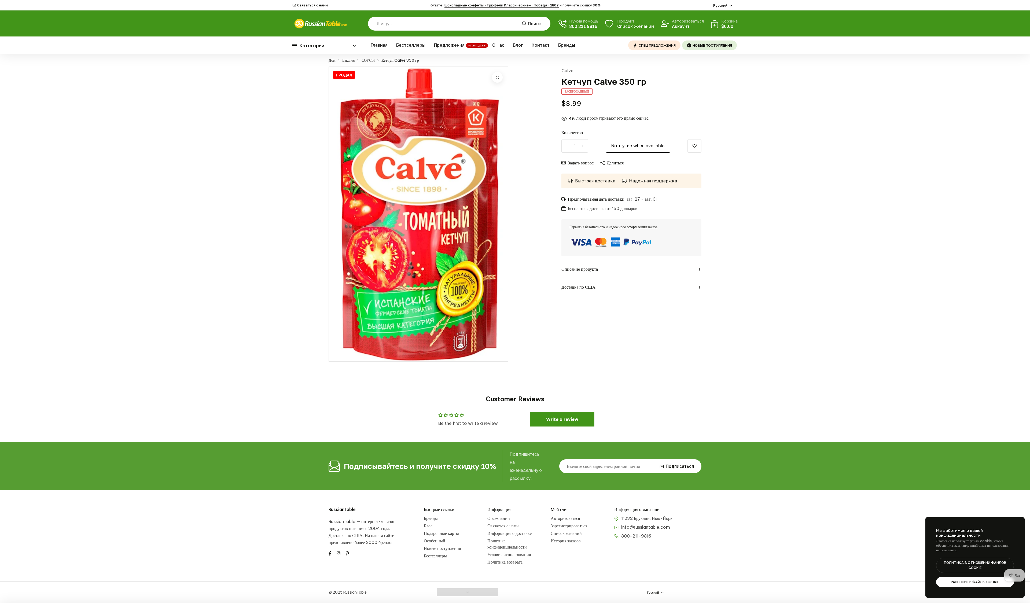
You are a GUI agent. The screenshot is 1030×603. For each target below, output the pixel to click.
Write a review (562, 419)
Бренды (566, 45)
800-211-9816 (636, 536)
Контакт (541, 45)
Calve (567, 70)
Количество (572, 132)
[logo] (320, 23)
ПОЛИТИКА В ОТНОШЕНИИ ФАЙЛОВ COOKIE (975, 565)
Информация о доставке (509, 533)
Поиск (534, 23)
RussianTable (342, 509)
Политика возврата (505, 562)
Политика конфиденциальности (507, 544)
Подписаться (680, 466)
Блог (518, 45)
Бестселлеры (410, 45)
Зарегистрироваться (569, 525)
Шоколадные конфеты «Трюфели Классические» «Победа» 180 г (501, 5)
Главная (379, 45)
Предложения (449, 45)
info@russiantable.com (645, 527)
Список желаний (566, 533)
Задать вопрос (581, 163)
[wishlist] (694, 146)
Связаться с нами (312, 5)
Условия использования (509, 554)
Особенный (434, 540)
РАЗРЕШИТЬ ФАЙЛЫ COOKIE (975, 582)
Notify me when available (638, 145)
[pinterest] (347, 553)
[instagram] (338, 553)
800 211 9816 (583, 26)
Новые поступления (442, 548)
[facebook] (330, 553)
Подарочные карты (441, 533)
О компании (498, 518)
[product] (497, 77)
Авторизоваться (565, 518)
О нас (498, 45)
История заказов (566, 540)
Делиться (615, 163)
